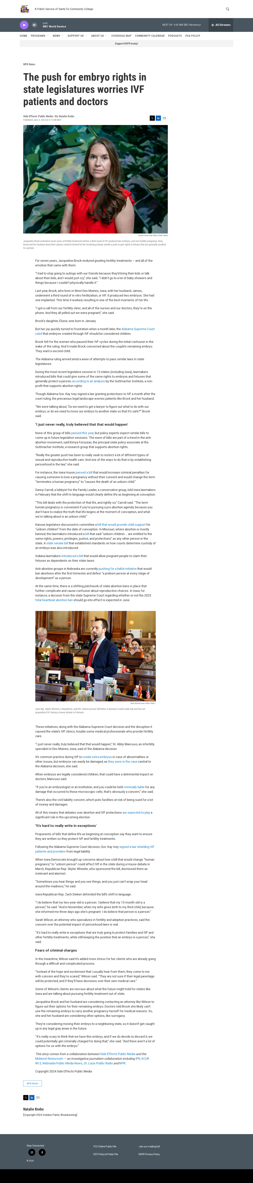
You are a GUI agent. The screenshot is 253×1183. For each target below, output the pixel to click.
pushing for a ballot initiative (118, 568)
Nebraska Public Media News (62, 1063)
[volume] (34, 25)
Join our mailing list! (149, 1146)
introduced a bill (72, 556)
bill (87, 534)
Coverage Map (121, 35)
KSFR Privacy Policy (149, 1154)
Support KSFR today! (126, 43)
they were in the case (122, 761)
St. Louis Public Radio (98, 1063)
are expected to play (136, 812)
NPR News (29, 64)
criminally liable (134, 787)
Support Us (76, 35)
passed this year (82, 433)
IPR (137, 1058)
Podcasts (175, 35)
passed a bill (84, 472)
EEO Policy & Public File (105, 1154)
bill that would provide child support (121, 524)
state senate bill (57, 543)
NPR (122, 1063)
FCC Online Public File (104, 1146)
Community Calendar (150, 35)
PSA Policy (192, 35)
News (56, 35)
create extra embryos (97, 757)
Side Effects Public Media (117, 1054)
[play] (24, 25)
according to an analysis (88, 381)
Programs (38, 35)
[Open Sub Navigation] (48, 35)
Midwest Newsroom (49, 1058)
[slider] (39, 25)
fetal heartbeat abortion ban (54, 600)
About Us (97, 35)
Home (23, 35)
